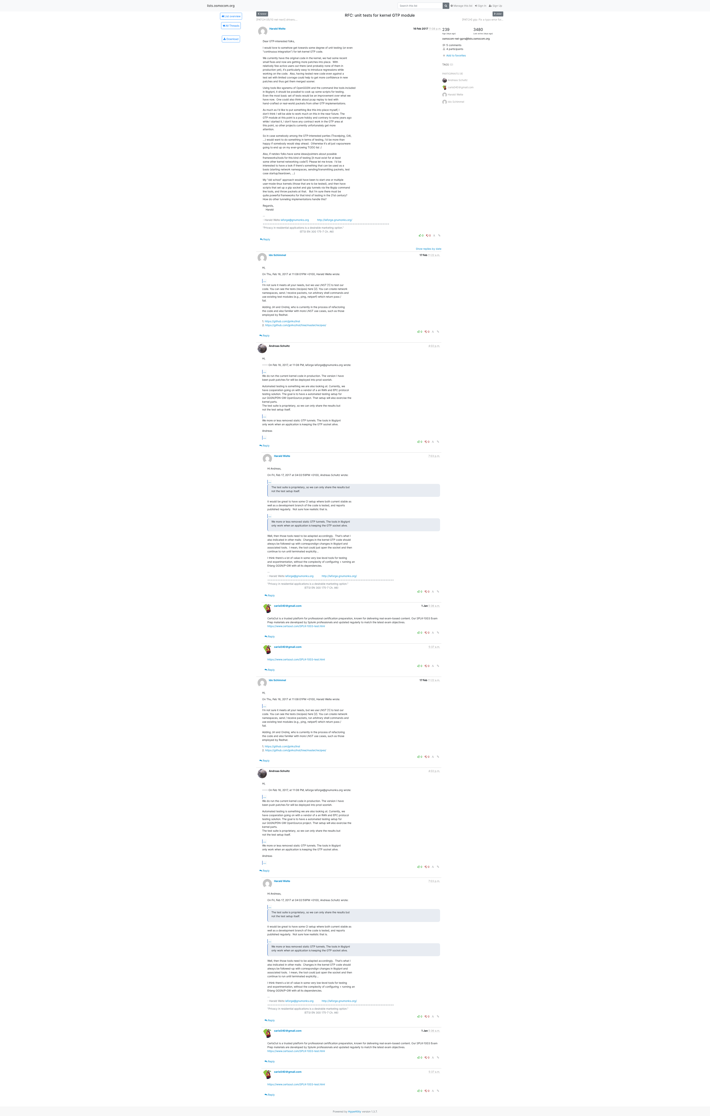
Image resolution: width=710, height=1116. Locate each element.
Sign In (481, 5)
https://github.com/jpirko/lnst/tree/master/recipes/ (295, 325)
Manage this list (462, 5)
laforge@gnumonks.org (295, 219)
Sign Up (497, 5)
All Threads (232, 25)
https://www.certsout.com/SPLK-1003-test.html (296, 626)
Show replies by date (428, 248)
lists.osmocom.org (221, 6)
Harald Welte (277, 28)
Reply (266, 239)
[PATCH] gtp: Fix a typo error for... (482, 19)
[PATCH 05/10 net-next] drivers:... (276, 19)
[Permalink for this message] (439, 235)
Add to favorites (456, 55)
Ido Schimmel (277, 255)
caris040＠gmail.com (288, 605)
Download (232, 39)
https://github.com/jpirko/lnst (282, 321)
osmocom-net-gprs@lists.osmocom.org (466, 38)
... (264, 281)
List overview (232, 16)
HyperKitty (354, 1111)
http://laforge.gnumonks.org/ (334, 219)
